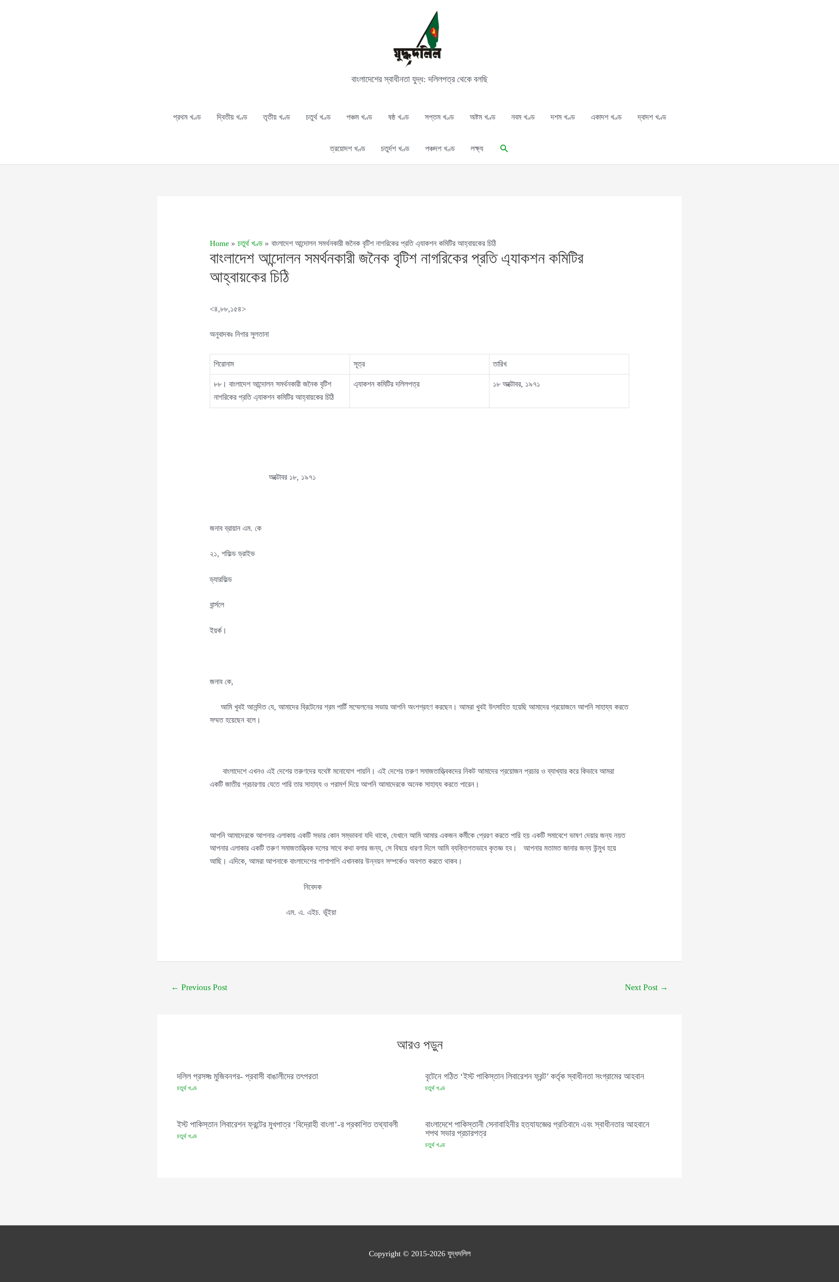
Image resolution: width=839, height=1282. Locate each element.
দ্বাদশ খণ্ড (652, 117)
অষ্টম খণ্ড (483, 117)
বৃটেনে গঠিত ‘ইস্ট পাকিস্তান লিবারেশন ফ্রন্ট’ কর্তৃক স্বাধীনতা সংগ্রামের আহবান (534, 1076)
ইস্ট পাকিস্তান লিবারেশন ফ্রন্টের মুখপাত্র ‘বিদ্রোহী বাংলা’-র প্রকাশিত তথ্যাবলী (287, 1124)
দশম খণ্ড (563, 117)
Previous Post (199, 987)
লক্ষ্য (477, 148)
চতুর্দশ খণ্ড (395, 148)
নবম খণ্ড (523, 117)
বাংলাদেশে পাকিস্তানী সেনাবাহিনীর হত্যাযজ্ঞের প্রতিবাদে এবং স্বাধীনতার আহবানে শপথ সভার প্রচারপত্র (537, 1128)
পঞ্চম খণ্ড (359, 117)
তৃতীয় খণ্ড (276, 117)
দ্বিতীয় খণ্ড (232, 117)
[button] (504, 148)
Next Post (646, 987)
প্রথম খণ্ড (187, 117)
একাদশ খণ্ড (606, 117)
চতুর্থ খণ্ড (318, 117)
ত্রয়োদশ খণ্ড (347, 148)
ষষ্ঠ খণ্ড (398, 117)
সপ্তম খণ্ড (439, 117)
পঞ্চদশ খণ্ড (440, 148)
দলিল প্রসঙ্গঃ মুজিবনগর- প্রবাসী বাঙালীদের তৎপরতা (247, 1076)
